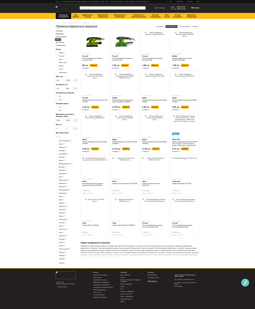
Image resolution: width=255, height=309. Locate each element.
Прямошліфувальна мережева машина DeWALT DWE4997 (122, 101)
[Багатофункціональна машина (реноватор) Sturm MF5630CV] (95, 167)
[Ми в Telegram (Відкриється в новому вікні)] (154, 1)
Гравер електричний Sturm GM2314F (124, 183)
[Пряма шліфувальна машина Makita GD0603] (95, 125)
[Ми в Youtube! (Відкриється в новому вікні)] (161, 1)
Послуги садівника (94, 1)
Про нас (58, 1)
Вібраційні (59, 34)
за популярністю (172, 26)
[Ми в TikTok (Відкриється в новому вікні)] (164, 1)
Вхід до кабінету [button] (125, 275)
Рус (168, 1)
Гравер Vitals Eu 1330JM (90, 225)
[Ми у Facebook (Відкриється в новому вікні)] (157, 1)
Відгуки (123, 301)
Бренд (58, 49)
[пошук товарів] (144, 8)
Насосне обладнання (155, 16)
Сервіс (102, 1)
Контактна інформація (116, 1)
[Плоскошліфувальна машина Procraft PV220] (125, 41)
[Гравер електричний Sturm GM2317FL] (155, 167)
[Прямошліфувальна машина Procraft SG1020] (95, 83)
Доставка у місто (62, 133)
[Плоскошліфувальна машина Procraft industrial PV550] (155, 208)
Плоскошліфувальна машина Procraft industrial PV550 (152, 226)
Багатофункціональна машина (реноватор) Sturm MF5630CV (92, 184)
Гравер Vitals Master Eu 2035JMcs (123, 225)
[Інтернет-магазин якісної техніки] (66, 275)
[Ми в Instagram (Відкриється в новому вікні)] (159, 1)
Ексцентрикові (61, 36)
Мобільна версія (62, 287)
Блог (107, 1)
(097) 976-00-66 (160, 8)
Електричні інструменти (63, 16)
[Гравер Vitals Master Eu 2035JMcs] (125, 208)
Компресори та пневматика (120, 16)
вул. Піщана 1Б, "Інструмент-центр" (185, 279)
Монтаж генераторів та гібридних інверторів (74, 1)
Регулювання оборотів (65, 93)
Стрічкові (59, 31)
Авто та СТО (167, 16)
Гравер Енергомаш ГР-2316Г (182, 183)
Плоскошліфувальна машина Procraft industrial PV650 (182, 226)
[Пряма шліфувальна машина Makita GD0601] (155, 83)
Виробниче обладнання (191, 16)
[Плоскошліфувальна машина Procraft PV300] (155, 41)
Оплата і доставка (130, 1)
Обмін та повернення (142, 1)
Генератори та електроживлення (138, 16)
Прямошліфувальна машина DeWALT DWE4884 (182, 59)
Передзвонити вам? (153, 277)
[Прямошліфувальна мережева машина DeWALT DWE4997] (125, 83)
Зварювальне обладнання (102, 16)
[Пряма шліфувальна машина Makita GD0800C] (125, 125)
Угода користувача (126, 299)
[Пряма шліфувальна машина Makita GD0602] (185, 83)
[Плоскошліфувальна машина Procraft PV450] (95, 41)
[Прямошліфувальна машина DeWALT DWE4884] (185, 41)
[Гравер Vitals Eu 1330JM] (95, 208)
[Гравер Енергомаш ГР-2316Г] (185, 167)
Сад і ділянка (76, 16)
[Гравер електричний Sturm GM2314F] (125, 167)
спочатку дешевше (184, 26)
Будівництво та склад (87, 16)
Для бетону (60, 42)
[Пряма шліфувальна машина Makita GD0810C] (155, 125)
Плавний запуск (62, 103)
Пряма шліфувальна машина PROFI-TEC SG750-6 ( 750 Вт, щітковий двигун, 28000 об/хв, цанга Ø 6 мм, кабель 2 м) (185, 144)
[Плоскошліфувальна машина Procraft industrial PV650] (185, 208)
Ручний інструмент (177, 16)
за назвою (195, 26)
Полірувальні (61, 45)
